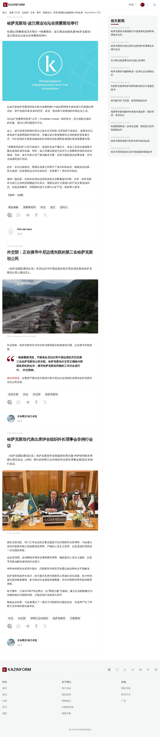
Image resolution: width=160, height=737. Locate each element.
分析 (4, 700)
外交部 (36, 394)
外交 (42, 207)
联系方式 (126, 694)
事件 (39, 12)
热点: (4, 12)
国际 (4, 713)
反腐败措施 (67, 707)
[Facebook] (36, 215)
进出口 (64, 207)
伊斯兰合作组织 (39, 618)
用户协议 (66, 688)
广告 (123, 700)
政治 (4, 694)
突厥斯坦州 (29, 207)
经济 (4, 707)
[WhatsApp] (18, 215)
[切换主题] (144, 4)
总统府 (25, 12)
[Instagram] (9, 215)
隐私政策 (66, 694)
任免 (32, 12)
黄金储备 (13, 207)
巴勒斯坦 (75, 618)
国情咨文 (47, 12)
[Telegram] (27, 215)
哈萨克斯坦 (51, 394)
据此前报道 (13, 378)
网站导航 (126, 688)
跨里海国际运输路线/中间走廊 (68, 12)
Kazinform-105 (92, 12)
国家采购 (66, 713)
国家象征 (66, 700)
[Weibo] (132, 669)
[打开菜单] (154, 4)
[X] (45, 215)
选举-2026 (14, 12)
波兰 (52, 207)
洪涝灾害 (13, 394)
